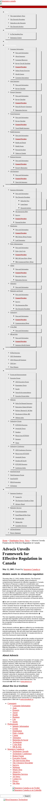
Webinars (13, 399)
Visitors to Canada (20, 153)
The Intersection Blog (21, 211)
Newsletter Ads (19, 518)
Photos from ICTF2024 (22, 435)
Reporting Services (20, 276)
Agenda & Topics (20, 428)
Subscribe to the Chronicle (18, 23)
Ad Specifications (15, 529)
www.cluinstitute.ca (26, 699)
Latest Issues (24, 204)
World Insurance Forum (17, 475)
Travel (15, 712)
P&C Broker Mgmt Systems (23, 236)
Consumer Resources (21, 60)
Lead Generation (20, 240)
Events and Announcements (18, 374)
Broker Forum (18, 756)
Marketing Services (15, 508)
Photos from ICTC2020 (22, 453)
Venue (17, 442)
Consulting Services (21, 525)
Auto (15, 708)
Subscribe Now (25, 201)
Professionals (13, 724)
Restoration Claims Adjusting (23, 407)
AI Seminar (13, 485)
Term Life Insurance (21, 182)
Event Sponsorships (21, 511)
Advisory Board (20, 504)
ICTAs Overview (15, 353)
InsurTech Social (15, 471)
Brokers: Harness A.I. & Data (23, 410)
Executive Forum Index (22, 396)
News (7, 12)
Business (16, 717)
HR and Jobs (14, 334)
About (7, 489)
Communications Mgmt (22, 323)
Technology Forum (15, 421)
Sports (15, 722)
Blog (6, 41)
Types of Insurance (10, 45)
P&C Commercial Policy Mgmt (24, 262)
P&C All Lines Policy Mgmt (23, 258)
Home (5, 540)
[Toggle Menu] (1, 7)
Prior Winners (14, 367)
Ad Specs (16, 776)
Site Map (16, 783)
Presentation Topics (21, 385)
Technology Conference (17, 446)
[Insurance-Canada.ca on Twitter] (26, 788)
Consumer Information (17, 49)
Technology (13, 312)
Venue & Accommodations (23, 392)
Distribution (13, 226)
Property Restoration (21, 167)
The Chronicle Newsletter (17, 19)
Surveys (17, 215)
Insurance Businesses (11, 186)
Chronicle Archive (26, 208)
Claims (12, 265)
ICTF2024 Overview (21, 425)
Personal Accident (20, 149)
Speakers (18, 432)
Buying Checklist (20, 88)
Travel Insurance (15, 114)
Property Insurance (15, 92)
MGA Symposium (15, 482)
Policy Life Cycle (20, 251)
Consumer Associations (22, 77)
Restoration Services (21, 110)
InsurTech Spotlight (11, 30)
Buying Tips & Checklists (22, 63)
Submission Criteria (16, 37)
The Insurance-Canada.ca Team (24, 500)
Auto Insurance (14, 81)
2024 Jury (13, 363)
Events (7, 371)
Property (16, 710)
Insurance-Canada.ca (16, 493)
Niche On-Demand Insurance (23, 403)
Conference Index (20, 468)
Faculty (17, 389)
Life (14, 719)
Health (15, 715)
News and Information (21, 53)
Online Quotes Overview (22, 70)
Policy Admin (18, 733)
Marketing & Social (20, 740)
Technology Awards (11, 349)
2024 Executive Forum (22, 382)
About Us (16, 772)
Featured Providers (21, 67)
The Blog (21, 760)
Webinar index (19, 417)
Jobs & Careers (19, 74)
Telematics (13, 283)
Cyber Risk (13, 327)
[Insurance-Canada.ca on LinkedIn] (27, 790)
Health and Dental (20, 142)
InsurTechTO (14, 478)
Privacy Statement (15, 533)
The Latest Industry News (17, 16)
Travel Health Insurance (22, 128)
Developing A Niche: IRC (22, 414)
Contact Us (18, 497)
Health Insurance (15, 132)
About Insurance (20, 56)
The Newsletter (23, 763)
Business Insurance (15, 157)
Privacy (16, 781)
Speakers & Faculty (21, 460)
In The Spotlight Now (16, 34)
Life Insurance (14, 171)
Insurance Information (16, 190)
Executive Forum (15, 378)
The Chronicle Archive (16, 26)
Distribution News (16, 540)
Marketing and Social (16, 291)
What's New (17, 770)
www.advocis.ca (26, 681)
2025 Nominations (15, 356)
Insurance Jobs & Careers (22, 345)
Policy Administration (16, 244)
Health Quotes (19, 146)
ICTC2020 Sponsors (21, 464)
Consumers (12, 703)
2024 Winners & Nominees (18, 360)
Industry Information (21, 726)
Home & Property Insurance (23, 106)
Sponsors (18, 439)
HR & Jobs (17, 747)
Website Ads (18, 522)
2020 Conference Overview (23, 450)
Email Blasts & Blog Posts (22, 515)
